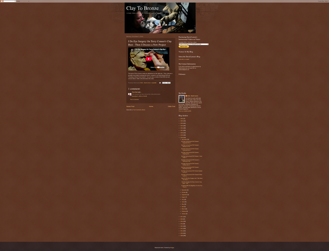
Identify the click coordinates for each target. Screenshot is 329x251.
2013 (181, 226)
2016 (181, 219)
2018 (181, 137)
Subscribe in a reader (184, 59)
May (183, 204)
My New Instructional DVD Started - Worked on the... (190, 145)
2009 (181, 235)
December (184, 139)
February (184, 211)
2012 (181, 228)
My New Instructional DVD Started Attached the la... (189, 149)
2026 (181, 118)
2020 (181, 132)
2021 (181, 130)
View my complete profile (185, 111)
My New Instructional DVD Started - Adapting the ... (190, 153)
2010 (181, 233)
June (183, 201)
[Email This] (163, 83)
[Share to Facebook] (168, 83)
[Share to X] (166, 83)
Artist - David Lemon (192, 96)
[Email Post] (160, 82)
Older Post (171, 106)
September (184, 194)
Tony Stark (135, 92)
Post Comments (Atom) (139, 109)
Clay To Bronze (142, 7)
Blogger (172, 247)
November (184, 190)
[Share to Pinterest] (169, 83)
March (183, 209)
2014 (181, 223)
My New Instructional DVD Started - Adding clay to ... (190, 164)
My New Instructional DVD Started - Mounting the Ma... (190, 168)
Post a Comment (134, 99)
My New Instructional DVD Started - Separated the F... (190, 142)
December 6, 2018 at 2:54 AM (139, 96)
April (183, 206)
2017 (181, 216)
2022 (181, 128)
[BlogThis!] (165, 83)
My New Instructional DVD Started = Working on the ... (190, 160)
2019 (181, 135)
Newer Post (130, 106)
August (184, 197)
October (184, 192)
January (184, 213)
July (183, 199)
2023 (181, 125)
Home (151, 106)
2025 (181, 121)
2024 (181, 123)
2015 (181, 221)
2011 (181, 231)
